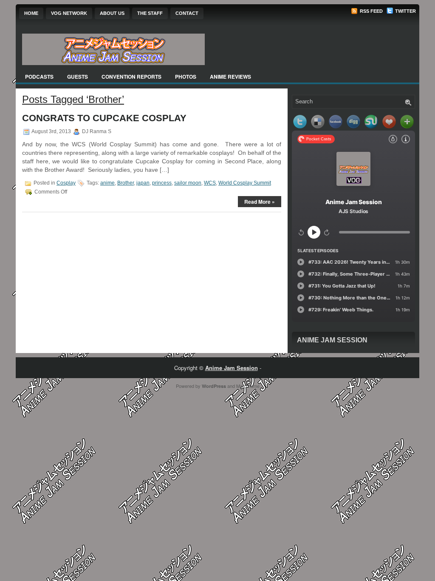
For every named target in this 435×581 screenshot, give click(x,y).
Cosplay (66, 183)
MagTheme (248, 385)
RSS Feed (371, 11)
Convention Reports (131, 76)
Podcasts (39, 76)
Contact (186, 13)
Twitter (405, 11)
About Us (112, 13)
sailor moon (187, 183)
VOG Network (69, 13)
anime (107, 183)
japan (143, 183)
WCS (210, 183)
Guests (77, 76)
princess (162, 183)
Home (31, 13)
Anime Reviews (230, 76)
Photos (185, 76)
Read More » (259, 201)
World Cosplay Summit (244, 183)
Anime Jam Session (332, 340)
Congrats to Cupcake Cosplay (104, 118)
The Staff (150, 13)
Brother (125, 183)
